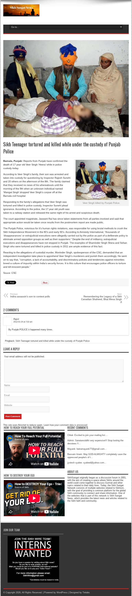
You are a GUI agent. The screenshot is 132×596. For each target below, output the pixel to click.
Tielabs (86, 592)
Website (8, 405)
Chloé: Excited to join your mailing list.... (87, 435)
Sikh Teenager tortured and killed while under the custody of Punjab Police (53, 341)
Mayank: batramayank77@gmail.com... (87, 449)
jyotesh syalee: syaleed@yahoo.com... (86, 462)
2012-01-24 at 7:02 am (22, 322)
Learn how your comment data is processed (65, 425)
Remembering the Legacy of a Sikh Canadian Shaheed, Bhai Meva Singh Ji (101, 298)
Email (7, 395)
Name (7, 385)
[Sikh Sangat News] (21, 14)
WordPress (62, 592)
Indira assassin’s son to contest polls (30, 295)
